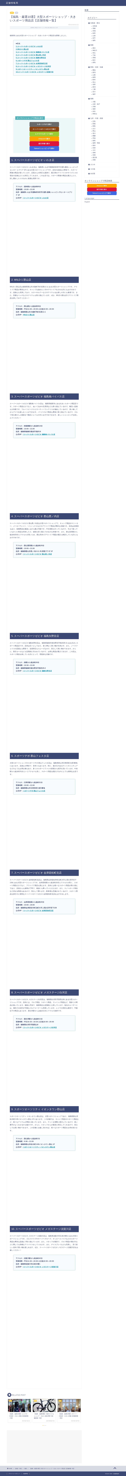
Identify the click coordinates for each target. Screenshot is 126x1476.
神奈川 (95, 50)
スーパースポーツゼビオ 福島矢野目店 (37, 671)
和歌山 (95, 113)
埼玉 (94, 53)
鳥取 (94, 126)
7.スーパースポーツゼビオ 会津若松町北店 (32, 63)
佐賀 (94, 148)
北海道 (95, 26)
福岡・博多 (96, 143)
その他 (92, 169)
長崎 (94, 152)
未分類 (92, 173)
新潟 (94, 72)
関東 (92, 45)
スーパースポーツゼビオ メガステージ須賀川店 (40, 1267)
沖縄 (94, 160)
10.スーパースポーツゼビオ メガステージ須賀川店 (34, 72)
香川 (94, 133)
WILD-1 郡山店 (29, 315)
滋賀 (94, 109)
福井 (94, 94)
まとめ (92, 164)
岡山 (94, 131)
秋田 (94, 33)
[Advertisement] (44, 96)
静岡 (94, 77)
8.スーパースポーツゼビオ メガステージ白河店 (33, 66)
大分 (94, 150)
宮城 (94, 31)
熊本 (94, 145)
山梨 (94, 75)
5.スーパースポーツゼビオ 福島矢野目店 (31, 58)
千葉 (94, 55)
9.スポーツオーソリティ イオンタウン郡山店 (32, 69)
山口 (94, 128)
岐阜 (94, 79)
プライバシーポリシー (14, 1473)
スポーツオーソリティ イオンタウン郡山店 (39, 1147)
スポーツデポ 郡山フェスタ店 (34, 791)
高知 (94, 138)
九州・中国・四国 (96, 118)
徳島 (94, 140)
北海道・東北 (95, 23)
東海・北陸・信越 (96, 67)
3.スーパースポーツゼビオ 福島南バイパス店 (32, 52)
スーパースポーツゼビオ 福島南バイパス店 (39, 434)
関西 (92, 98)
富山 (94, 82)
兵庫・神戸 (96, 104)
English (87, 202)
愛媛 (94, 136)
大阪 (94, 101)
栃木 (94, 60)
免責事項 (25, 1473)
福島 (12, 12)
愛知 (94, 70)
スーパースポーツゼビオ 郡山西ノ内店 (37, 554)
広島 (94, 121)
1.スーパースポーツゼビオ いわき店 (29, 46)
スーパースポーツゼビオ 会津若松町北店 (38, 910)
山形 (94, 35)
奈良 (94, 111)
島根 (94, 123)
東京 (94, 48)
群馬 (94, 62)
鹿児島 (95, 157)
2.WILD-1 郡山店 (22, 49)
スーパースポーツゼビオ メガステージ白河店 (40, 1027)
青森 (94, 28)
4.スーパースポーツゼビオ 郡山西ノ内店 (31, 55)
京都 (94, 106)
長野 (94, 84)
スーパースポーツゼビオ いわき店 (36, 198)
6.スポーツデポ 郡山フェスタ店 (27, 60)
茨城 (94, 57)
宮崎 (94, 155)
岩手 (94, 38)
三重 (94, 89)
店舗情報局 (12, 2)
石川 (94, 91)
